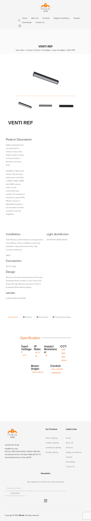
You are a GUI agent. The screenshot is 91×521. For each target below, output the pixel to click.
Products (46, 18)
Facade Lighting (52, 452)
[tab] (13, 317)
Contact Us (40, 22)
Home (24, 18)
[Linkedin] (45, 501)
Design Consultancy (61, 18)
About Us (34, 18)
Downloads (26, 22)
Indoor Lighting (51, 438)
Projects (76, 18)
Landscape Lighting (53, 447)
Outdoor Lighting (52, 443)
